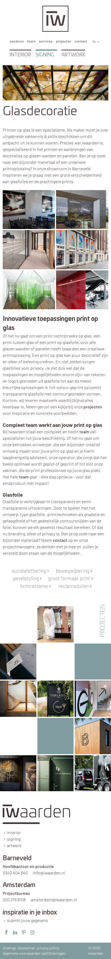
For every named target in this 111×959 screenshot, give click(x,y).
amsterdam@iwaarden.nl (54, 899)
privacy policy (48, 948)
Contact (81, 41)
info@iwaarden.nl (49, 872)
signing (13, 838)
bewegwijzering (74, 571)
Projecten (63, 41)
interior (14, 832)
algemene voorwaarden (22, 953)
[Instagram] (32, 932)
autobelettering (30, 571)
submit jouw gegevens (27, 920)
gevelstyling (27, 578)
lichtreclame (35, 586)
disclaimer (26, 948)
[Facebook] (6, 932)
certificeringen (53, 953)
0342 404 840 (15, 872)
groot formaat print (70, 578)
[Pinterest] (23, 932)
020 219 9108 (14, 899)
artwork (14, 845)
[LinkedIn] (14, 932)
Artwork (73, 55)
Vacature (17, 41)
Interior (20, 55)
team (31, 41)
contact (60, 540)
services (46, 41)
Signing (45, 55)
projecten (93, 406)
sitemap (9, 948)
